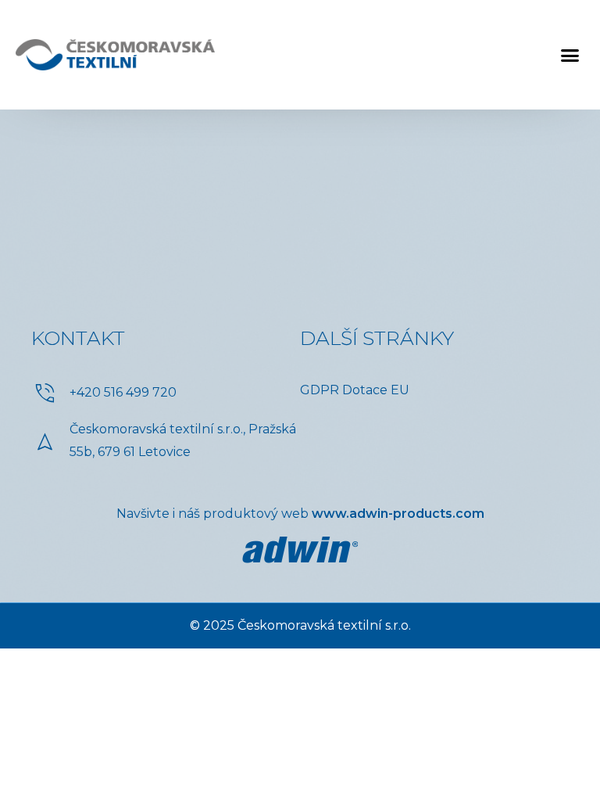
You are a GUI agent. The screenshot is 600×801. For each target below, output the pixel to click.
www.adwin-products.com (398, 513)
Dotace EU (375, 390)
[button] (569, 55)
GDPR (319, 390)
